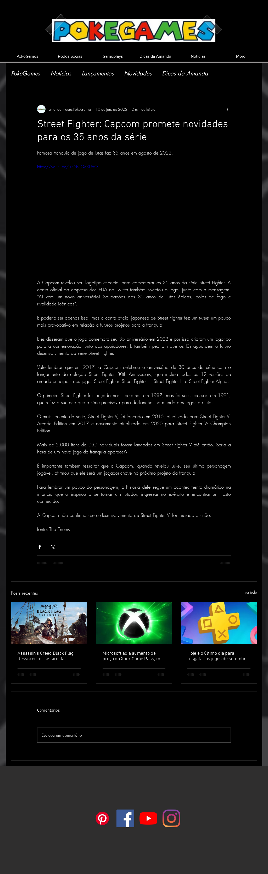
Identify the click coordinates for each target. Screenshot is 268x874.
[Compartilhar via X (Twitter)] (52, 546)
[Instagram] (171, 818)
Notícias (61, 73)
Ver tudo (250, 592)
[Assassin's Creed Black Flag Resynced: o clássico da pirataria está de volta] (49, 623)
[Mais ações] (228, 109)
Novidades (138, 73)
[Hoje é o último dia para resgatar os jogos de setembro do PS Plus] (219, 623)
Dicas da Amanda (185, 73)
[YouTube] (148, 818)
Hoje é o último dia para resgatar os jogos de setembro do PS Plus (217, 656)
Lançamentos (98, 73)
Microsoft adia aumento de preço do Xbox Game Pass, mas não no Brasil (134, 656)
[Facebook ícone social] (125, 818)
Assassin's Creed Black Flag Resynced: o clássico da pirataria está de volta (46, 656)
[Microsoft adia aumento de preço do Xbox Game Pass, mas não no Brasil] (134, 623)
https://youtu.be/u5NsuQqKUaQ (67, 166)
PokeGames (25, 73)
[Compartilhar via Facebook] (39, 546)
